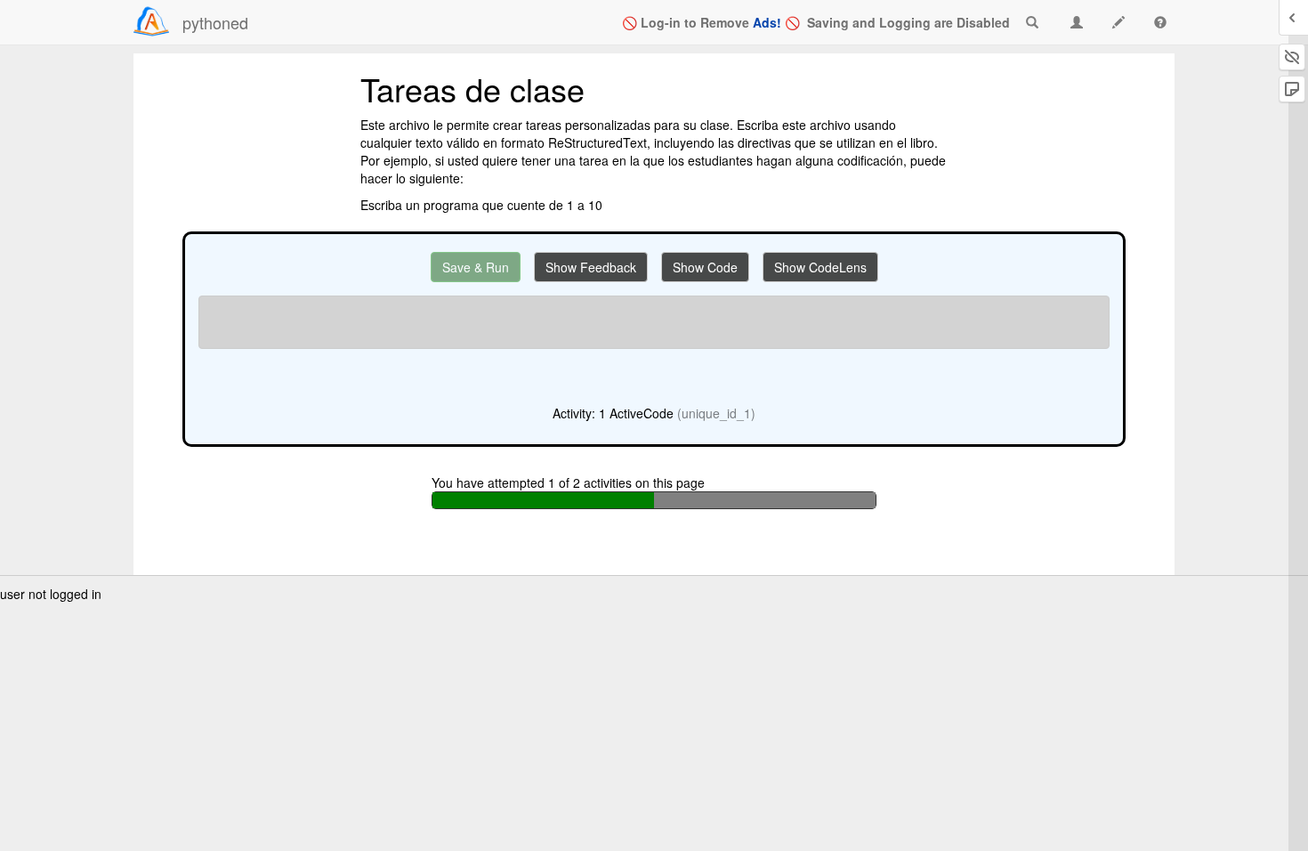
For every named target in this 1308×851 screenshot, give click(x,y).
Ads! (767, 22)
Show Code (705, 267)
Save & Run (475, 267)
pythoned (215, 22)
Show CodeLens (820, 267)
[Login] (151, 21)
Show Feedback (590, 267)
